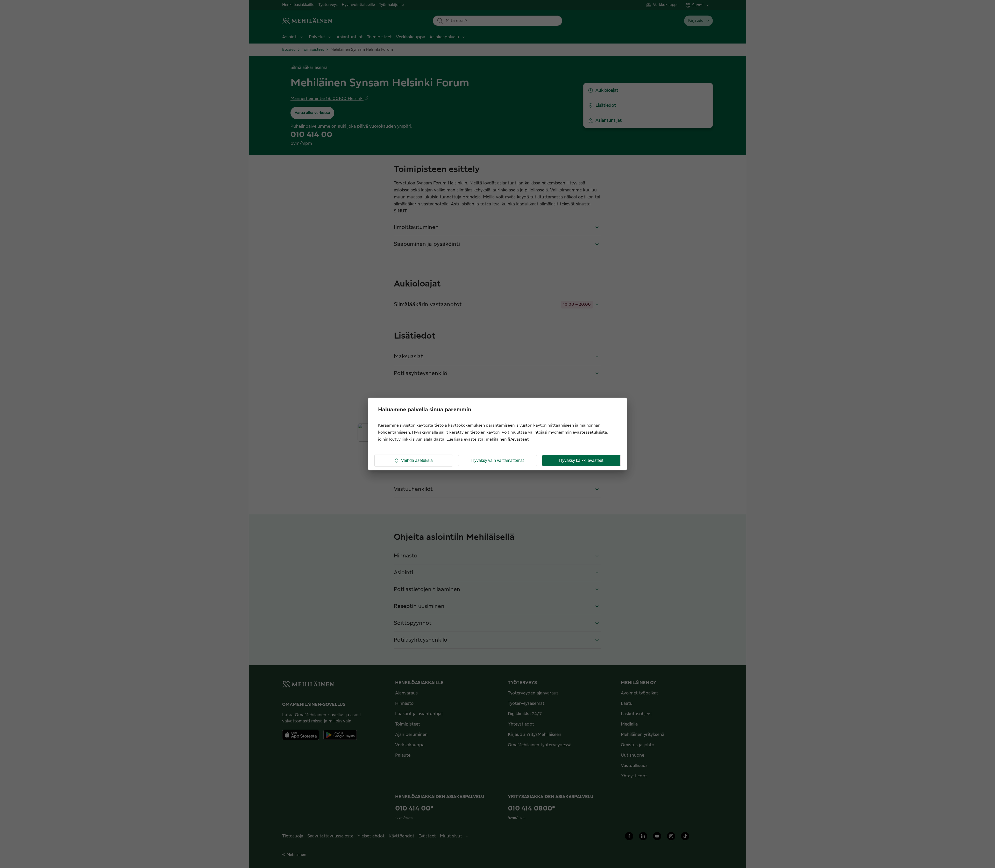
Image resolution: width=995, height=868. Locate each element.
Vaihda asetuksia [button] (417, 460)
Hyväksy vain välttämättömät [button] (497, 460)
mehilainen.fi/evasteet (507, 439)
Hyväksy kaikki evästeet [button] (581, 460)
